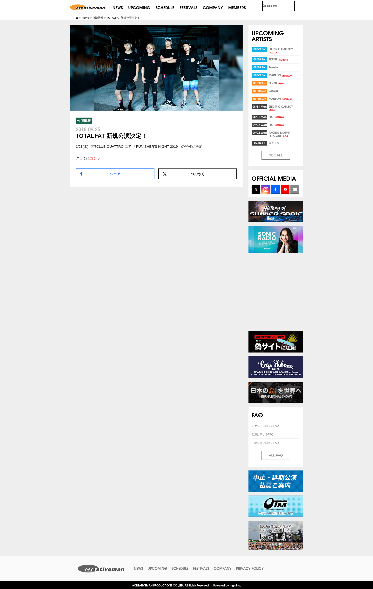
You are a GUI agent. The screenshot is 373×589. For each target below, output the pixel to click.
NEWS (117, 7)
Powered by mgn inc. (227, 585)
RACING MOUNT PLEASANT (279, 134)
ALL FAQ (276, 455)
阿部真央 (274, 143)
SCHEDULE (165, 7)
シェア (115, 174)
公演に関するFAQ (262, 434)
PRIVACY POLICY (250, 568)
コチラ (95, 158)
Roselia (273, 67)
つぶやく (198, 174)
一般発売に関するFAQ (265, 442)
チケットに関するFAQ (265, 425)
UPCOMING (139, 7)
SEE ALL (276, 155)
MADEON (280, 75)
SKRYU (278, 59)
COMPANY (213, 7)
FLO (277, 117)
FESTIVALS (188, 7)
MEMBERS (237, 7)
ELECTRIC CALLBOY (281, 50)
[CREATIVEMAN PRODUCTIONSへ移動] (77, 17)
